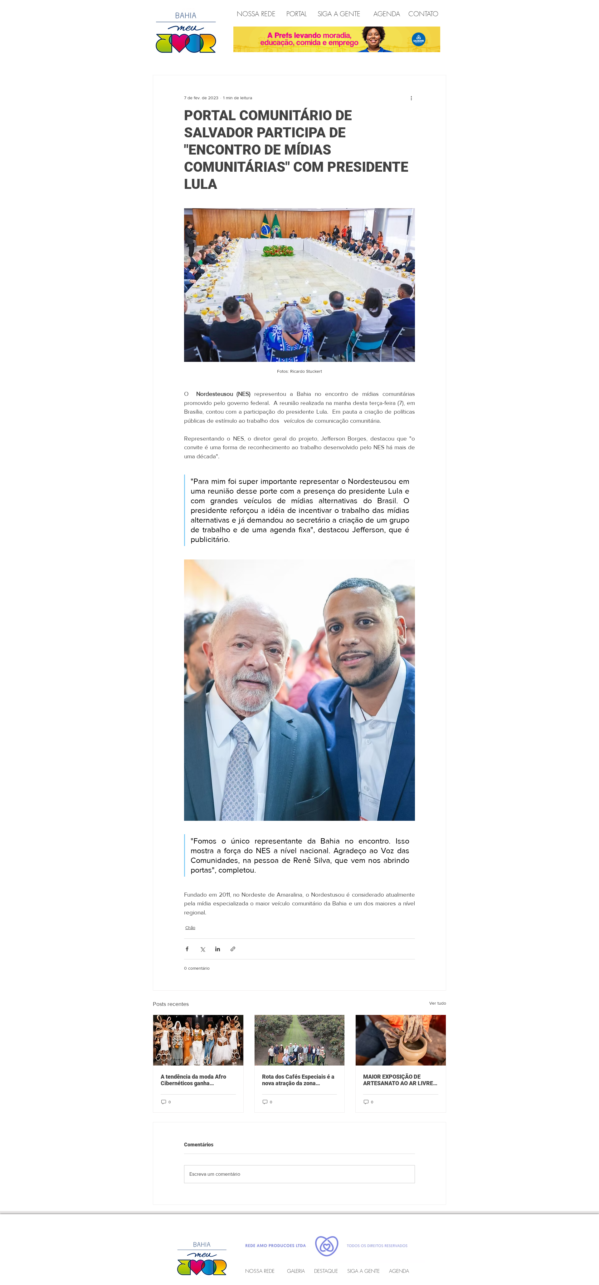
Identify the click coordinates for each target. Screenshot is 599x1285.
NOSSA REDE (257, 14)
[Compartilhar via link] (233, 949)
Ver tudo (437, 1003)
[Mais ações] (411, 97)
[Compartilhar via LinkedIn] (218, 949)
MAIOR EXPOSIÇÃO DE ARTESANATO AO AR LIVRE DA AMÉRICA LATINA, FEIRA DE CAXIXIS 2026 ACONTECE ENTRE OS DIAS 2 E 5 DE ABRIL (399, 1079)
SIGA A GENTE (339, 14)
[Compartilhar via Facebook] (187, 949)
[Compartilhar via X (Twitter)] (202, 949)
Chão (190, 927)
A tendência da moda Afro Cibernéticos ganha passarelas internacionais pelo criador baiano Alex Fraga (193, 1079)
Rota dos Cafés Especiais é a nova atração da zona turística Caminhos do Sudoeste (298, 1079)
